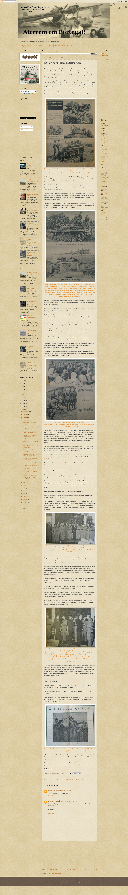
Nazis (102, 170)
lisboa (102, 204)
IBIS (102, 162)
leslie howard (104, 199)
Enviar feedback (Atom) (55, 873)
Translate (31, 94)
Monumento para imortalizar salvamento (30, 446)
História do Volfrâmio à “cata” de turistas (32, 302)
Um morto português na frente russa (30, 427)
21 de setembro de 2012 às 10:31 (62, 790)
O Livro (49, 45)
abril (24, 493)
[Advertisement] (70, 854)
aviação (103, 186)
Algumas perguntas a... (104, 143)
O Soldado (68, 780)
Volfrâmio (103, 184)
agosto (25, 482)
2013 (23, 406)
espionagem (104, 189)
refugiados (103, 217)
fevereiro (25, 499)
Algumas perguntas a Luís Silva (32, 195)
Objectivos (39, 45)
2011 (23, 506)
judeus (102, 197)
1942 (102, 133)
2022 (23, 380)
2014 (23, 403)
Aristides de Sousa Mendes (104, 148)
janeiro (25, 502)
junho (24, 488)
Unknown (50, 791)
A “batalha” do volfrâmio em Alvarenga (31, 253)
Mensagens (25, 126)
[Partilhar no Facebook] (78, 773)
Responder (51, 795)
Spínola (81, 780)
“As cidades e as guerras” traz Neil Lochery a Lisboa (31, 431)
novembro (25, 414)
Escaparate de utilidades (104, 156)
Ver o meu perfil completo (104, 59)
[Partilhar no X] (76, 773)
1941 (102, 130)
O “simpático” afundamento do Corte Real (32, 224)
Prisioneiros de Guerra (104, 178)
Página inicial (26, 45)
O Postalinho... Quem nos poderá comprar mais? (31, 317)
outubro (25, 417)
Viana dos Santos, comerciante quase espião (31, 331)
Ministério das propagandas (104, 165)
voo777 (102, 219)
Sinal (77, 780)
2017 (23, 395)
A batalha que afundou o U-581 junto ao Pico (32, 180)
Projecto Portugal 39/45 (63, 45)
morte (63, 780)
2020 (23, 386)
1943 (102, 135)
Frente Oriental (57, 780)
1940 (102, 128)
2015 (23, 400)
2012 (23, 409)
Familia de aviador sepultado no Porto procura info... (30, 454)
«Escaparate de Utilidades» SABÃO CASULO (30, 450)
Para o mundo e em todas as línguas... (30, 472)
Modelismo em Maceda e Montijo (29, 423)
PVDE (102, 175)
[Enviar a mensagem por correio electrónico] (70, 773)
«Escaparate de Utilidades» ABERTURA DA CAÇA (30, 459)
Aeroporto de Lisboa (104, 139)
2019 (23, 389)
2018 (23, 392)
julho (24, 485)
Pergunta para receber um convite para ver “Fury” (32, 165)
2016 (23, 398)
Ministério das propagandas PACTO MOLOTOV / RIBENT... (30, 477)
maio (24, 491)
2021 (23, 383)
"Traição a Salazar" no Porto (30, 463)
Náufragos (103, 172)
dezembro (26, 411)
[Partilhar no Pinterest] (80, 773)
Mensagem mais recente (50, 869)
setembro (25, 420)
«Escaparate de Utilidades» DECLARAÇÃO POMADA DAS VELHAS (31, 242)
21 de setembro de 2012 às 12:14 (69, 801)
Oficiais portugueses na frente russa (30, 442)
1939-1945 (103, 125)
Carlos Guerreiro (53, 801)
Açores (102, 153)
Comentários (25, 130)
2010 (23, 508)
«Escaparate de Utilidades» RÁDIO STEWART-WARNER (30, 467)
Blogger (81, 883)
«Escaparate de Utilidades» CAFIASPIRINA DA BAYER (30, 436)
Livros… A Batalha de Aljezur (32, 209)
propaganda (103, 209)
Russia (73, 780)
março (25, 496)
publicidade (103, 213)
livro (102, 206)
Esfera (51, 780)
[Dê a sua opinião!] (75, 773)
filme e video (104, 193)
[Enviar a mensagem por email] (73, 773)
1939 (102, 123)
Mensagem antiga (91, 869)
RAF (102, 181)
